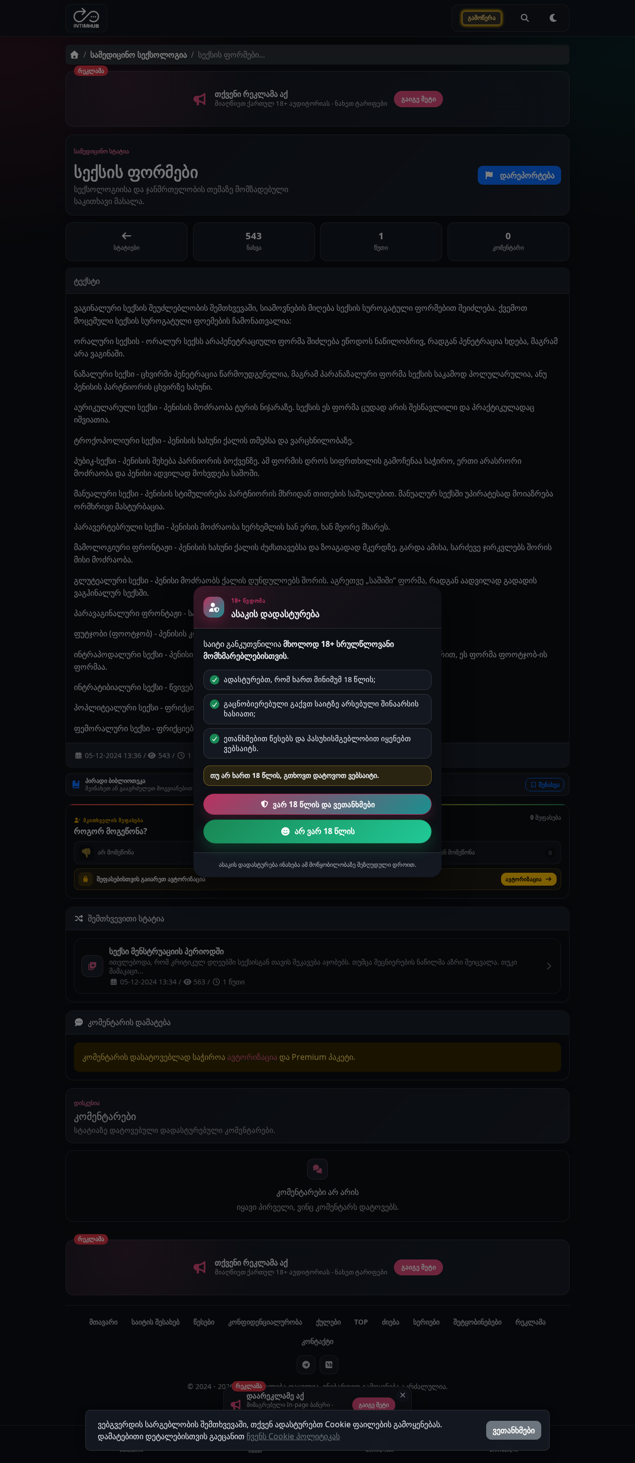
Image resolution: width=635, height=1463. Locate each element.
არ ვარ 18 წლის (325, 831)
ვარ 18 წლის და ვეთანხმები (324, 804)
